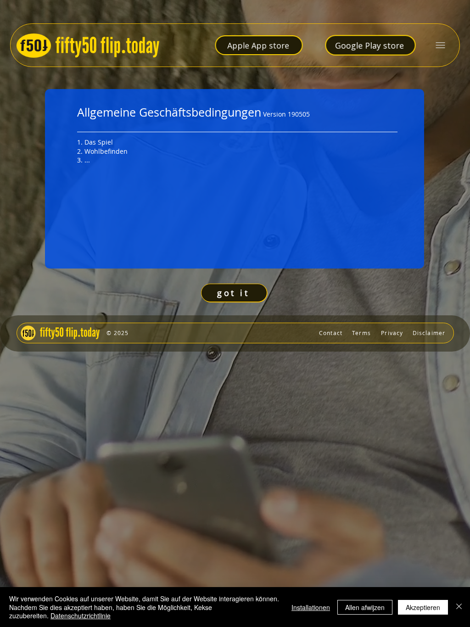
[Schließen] (458, 607)
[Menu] (440, 45)
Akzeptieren (423, 607)
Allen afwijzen (365, 607)
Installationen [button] (310, 607)
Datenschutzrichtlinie (80, 615)
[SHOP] (235, 333)
